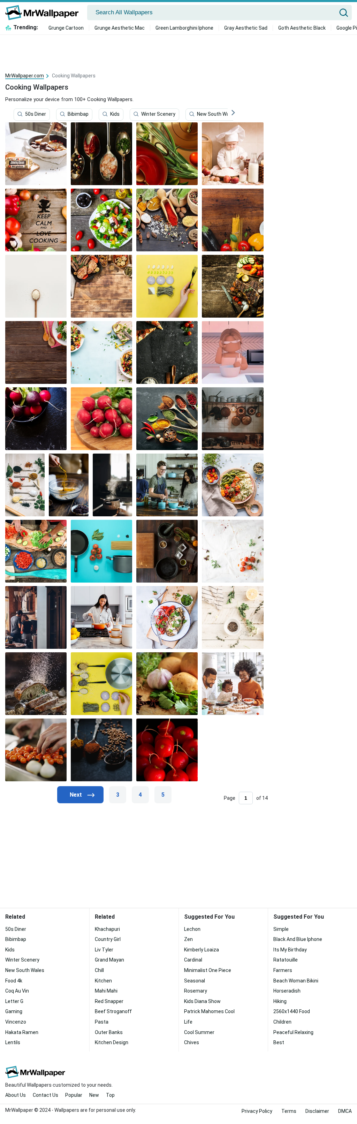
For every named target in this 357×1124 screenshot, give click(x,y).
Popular (73, 1095)
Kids (115, 114)
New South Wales (216, 114)
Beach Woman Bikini (295, 981)
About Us (15, 1095)
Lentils (12, 1042)
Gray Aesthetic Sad (245, 28)
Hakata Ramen (21, 1032)
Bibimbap (78, 114)
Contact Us (45, 1095)
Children (282, 1022)
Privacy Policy (257, 1111)
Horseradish (287, 991)
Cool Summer (199, 1032)
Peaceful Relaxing (293, 1032)
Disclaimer (317, 1111)
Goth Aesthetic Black (302, 28)
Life (188, 1022)
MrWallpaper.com (24, 75)
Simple (281, 929)
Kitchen (103, 981)
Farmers (282, 970)
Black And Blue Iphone (297, 939)
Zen (188, 939)
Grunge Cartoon (66, 28)
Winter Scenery (158, 114)
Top (110, 1095)
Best (278, 1042)
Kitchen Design (111, 1042)
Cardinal (193, 960)
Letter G (14, 1001)
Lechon (192, 929)
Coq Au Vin (17, 991)
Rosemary (195, 991)
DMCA (345, 1111)
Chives (191, 1042)
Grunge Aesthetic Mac (119, 28)
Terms (288, 1111)
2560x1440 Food (291, 1011)
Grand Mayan (109, 960)
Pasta (101, 1022)
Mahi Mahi (106, 991)
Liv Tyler (104, 949)
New (94, 1095)
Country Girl (108, 939)
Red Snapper (109, 1001)
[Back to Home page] (44, 12)
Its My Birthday (290, 949)
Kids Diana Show (202, 1001)
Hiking (280, 1001)
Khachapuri (107, 929)
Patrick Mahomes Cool (209, 1011)
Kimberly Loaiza (201, 949)
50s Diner (35, 114)
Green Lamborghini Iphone (184, 28)
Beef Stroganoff (113, 1011)
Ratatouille (285, 960)
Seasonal (194, 981)
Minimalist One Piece (207, 970)
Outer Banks (109, 1032)
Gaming (13, 1011)
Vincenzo (15, 1022)
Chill (99, 970)
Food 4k (13, 981)
